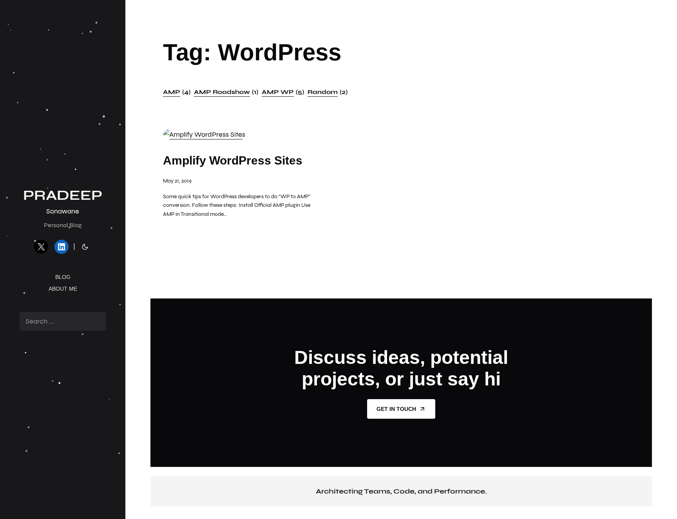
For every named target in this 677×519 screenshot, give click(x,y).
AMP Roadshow (226, 92)
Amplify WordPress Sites (232, 160)
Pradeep (62, 195)
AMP (176, 92)
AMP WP (283, 92)
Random (328, 92)
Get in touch (396, 409)
